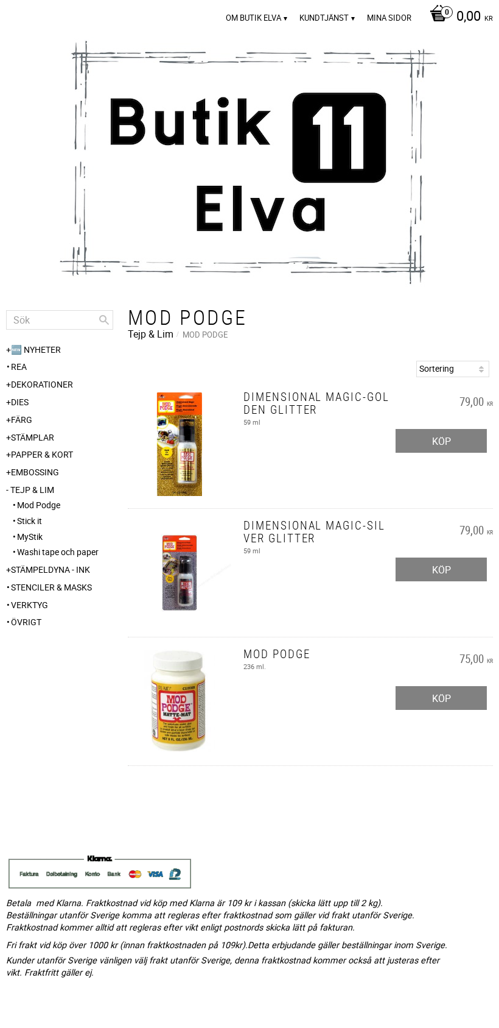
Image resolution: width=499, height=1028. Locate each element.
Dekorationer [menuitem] (42, 384)
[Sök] (104, 320)
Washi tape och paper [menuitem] (58, 552)
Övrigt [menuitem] (26, 622)
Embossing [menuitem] (35, 472)
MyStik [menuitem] (30, 536)
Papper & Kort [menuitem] (42, 454)
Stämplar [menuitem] (32, 437)
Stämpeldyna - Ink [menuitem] (50, 569)
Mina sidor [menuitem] (389, 17)
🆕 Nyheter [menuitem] (36, 349)
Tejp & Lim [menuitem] (32, 489)
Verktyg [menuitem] (29, 605)
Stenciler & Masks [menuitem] (51, 587)
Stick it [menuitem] (29, 520)
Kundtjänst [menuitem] (324, 17)
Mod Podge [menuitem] (38, 505)
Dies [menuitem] (20, 402)
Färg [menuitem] (21, 419)
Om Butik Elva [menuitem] (253, 17)
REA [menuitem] (19, 366)
